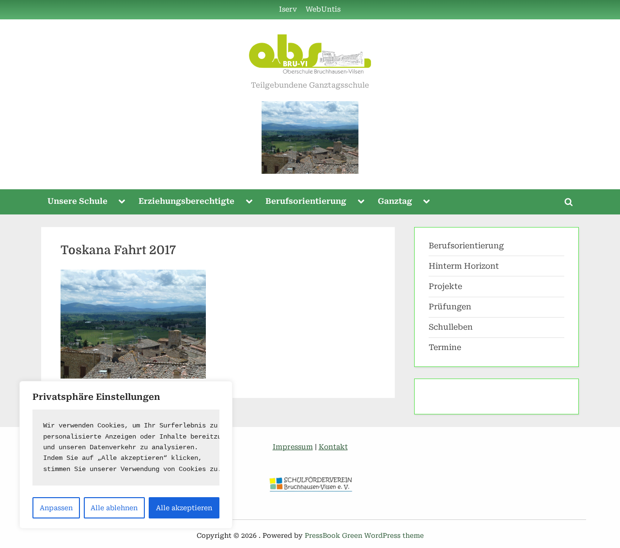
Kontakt (333, 447)
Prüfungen (450, 306)
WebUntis (323, 9)
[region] (125, 455)
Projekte (445, 286)
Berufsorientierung (305, 201)
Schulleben (451, 327)
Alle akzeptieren (184, 508)
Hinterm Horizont (464, 266)
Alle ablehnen (114, 508)
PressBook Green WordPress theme (364, 535)
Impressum (293, 447)
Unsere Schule (77, 201)
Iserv (288, 9)
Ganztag (395, 201)
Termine (445, 347)
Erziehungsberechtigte (186, 201)
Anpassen (56, 508)
